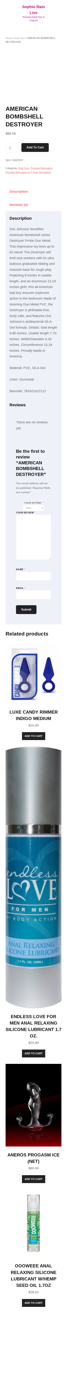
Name (20, 569)
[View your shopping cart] (58, 13)
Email (20, 588)
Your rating (33, 503)
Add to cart (35, 147)
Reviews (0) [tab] (18, 205)
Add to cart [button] (34, 736)
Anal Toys (19, 38)
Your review (25, 512)
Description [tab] (18, 191)
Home (9, 38)
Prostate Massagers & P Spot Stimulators (28, 172)
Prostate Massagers (41, 168)
